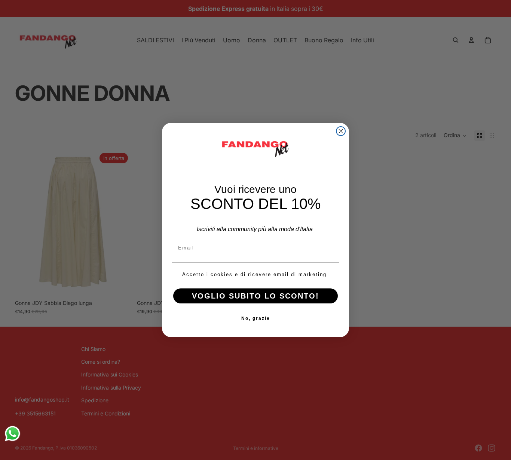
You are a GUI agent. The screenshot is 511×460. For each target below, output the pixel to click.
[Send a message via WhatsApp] (12, 433)
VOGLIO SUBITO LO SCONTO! (255, 296)
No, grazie (255, 318)
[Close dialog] (340, 131)
